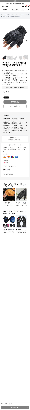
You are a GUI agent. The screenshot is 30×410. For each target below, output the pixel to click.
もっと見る (24, 185)
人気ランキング (25, 9)
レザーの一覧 (14, 14)
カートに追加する (15, 106)
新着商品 (5, 9)
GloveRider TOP (5, 14)
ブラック (6, 97)
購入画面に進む (15, 102)
